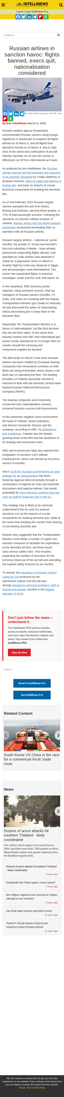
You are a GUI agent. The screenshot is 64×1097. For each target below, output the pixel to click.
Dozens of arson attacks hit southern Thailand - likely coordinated (26, 835)
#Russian (7, 669)
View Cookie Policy (36, 1087)
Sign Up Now (19, 652)
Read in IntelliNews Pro (32, 683)
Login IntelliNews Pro (36, 11)
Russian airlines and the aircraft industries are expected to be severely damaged (31, 173)
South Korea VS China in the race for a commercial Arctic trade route (31, 759)
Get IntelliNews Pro (32, 695)
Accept (22, 1087)
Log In (19, 11)
